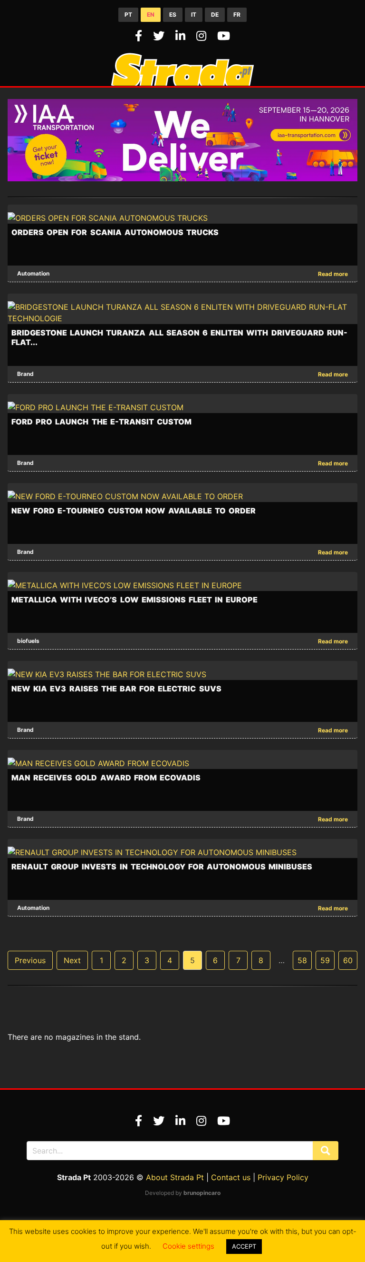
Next (72, 960)
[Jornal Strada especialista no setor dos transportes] (182, 83)
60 (348, 960)
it (193, 14)
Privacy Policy (283, 1177)
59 (325, 960)
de (215, 14)
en (150, 14)
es (172, 14)
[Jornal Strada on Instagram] (203, 36)
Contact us (230, 1177)
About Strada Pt (175, 1177)
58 (302, 960)
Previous (30, 960)
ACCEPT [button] (244, 1246)
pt (128, 14)
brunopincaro (202, 1192)
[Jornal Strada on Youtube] (223, 36)
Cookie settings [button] (188, 1246)
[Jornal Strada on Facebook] (140, 36)
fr (236, 14)
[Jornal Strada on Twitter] (160, 36)
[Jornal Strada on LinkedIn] (182, 36)
